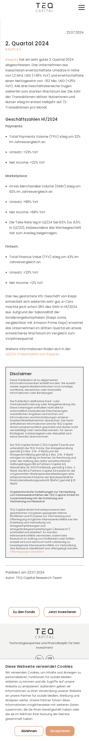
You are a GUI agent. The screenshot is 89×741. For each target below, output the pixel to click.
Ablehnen (29, 731)
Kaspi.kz (13, 49)
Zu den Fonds (24, 612)
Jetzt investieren (62, 612)
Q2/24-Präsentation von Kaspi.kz (32, 354)
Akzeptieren (60, 731)
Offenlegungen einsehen (27, 552)
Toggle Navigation (82, 7)
